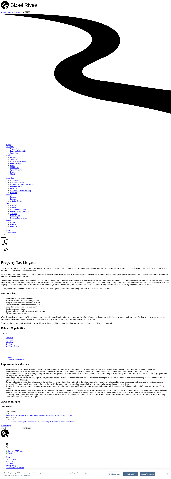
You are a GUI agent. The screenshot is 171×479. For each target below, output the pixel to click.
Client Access (11, 459)
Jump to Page (6, 426)
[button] (4, 255)
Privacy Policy (11, 466)
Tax (7, 348)
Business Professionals (18, 218)
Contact (8, 220)
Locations (13, 193)
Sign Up (13, 174)
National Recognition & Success (22, 184)
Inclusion (9, 195)
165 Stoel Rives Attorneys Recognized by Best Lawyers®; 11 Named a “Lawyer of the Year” (40, 422)
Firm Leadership (16, 186)
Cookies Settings (114, 474)
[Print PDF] (4, 247)
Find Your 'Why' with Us (19, 212)
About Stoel (10, 178)
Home (8, 230)
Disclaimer (9, 463)
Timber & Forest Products (15, 359)
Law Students (15, 216)
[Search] (23, 13)
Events (12, 166)
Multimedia (14, 168)
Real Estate (10, 344)
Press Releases (15, 164)
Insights (8, 155)
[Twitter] (7, 447)
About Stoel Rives (17, 182)
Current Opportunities (18, 209)
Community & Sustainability (20, 191)
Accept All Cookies (147, 474)
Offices (13, 224)
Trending (13, 159)
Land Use (9, 340)
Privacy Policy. (25, 475)
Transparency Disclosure (15, 468)
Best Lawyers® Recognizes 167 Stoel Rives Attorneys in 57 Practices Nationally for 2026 (39, 416)
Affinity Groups (16, 201)
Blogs (12, 172)
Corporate (9, 338)
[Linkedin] (7, 444)
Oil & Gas (9, 357)
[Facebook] (6, 442)
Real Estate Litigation (13, 346)
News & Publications (18, 161)
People (8, 145)
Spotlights (14, 153)
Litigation (9, 342)
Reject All (130, 474)
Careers (8, 203)
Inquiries (13, 226)
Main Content (6, 13)
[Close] (167, 474)
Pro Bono (13, 188)
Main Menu (16, 13)
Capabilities (10, 147)
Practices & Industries (18, 151)
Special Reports (16, 170)
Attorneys (13, 214)
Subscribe (9, 461)
